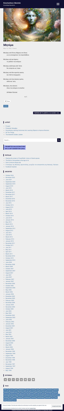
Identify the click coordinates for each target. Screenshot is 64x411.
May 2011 (9, 249)
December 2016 (10, 198)
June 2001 (9, 332)
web (5, 400)
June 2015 (9, 209)
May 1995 (9, 370)
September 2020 (10, 182)
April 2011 (9, 252)
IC (44, 392)
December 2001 (10, 326)
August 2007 (9, 273)
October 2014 (10, 215)
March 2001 (9, 336)
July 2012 (8, 232)
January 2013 (10, 226)
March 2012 (9, 237)
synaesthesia (26, 397)
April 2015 (9, 211)
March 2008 (9, 266)
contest (33, 389)
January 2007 (10, 281)
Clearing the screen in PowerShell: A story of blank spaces (23, 158)
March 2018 (9, 190)
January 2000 (10, 349)
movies (38, 395)
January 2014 (10, 220)
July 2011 (8, 247)
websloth (9, 400)
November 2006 (10, 283)
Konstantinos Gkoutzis (12, 3)
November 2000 (10, 341)
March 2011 (9, 254)
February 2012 (10, 239)
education (49, 389)
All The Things (10, 132)
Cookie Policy (33, 408)
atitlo (16, 389)
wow (15, 400)
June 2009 (9, 262)
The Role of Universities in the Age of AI (17, 160)
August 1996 (9, 368)
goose (31, 392)
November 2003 (10, 307)
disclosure (43, 389)
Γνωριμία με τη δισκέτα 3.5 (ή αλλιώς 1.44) (46, 113)
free (26, 392)
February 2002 (10, 322)
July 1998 (8, 362)
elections (55, 389)
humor (40, 392)
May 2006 (9, 290)
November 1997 (10, 364)
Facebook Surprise (11, 167)
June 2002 (9, 319)
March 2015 (9, 213)
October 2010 (10, 258)
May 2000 (9, 345)
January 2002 (10, 324)
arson (11, 389)
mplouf (42, 395)
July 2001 (8, 330)
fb (19, 392)
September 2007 (10, 271)
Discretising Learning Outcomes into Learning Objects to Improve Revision (27, 130)
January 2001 (10, 338)
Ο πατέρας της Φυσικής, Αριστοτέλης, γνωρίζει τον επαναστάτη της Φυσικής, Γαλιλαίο (32, 164)
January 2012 (10, 241)
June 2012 (9, 235)
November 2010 (10, 256)
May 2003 (9, 313)
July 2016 (8, 203)
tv (52, 397)
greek (36, 392)
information (49, 392)
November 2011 (10, 243)
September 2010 (10, 260)
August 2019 (9, 186)
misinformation (30, 395)
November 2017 (10, 194)
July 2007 (8, 275)
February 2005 (10, 300)
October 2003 (10, 309)
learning (14, 395)
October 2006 (10, 285)
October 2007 (10, 268)
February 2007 (10, 279)
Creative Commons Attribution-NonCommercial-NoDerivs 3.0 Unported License (32, 410)
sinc (10, 397)
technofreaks (40, 397)
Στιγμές (8, 126)
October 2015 (10, 205)
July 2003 (8, 311)
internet (56, 392)
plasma (48, 395)
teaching (33, 397)
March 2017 (9, 196)
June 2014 (9, 218)
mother (6, 106)
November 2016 (10, 201)
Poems (14, 48)
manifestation (21, 395)
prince (52, 395)
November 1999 (10, 351)
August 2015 (9, 207)
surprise (20, 397)
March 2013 (9, 224)
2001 (5, 389)
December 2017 (10, 192)
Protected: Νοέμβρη (11, 128)
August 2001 (9, 328)
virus (56, 397)
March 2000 (9, 347)
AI (8, 389)
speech (14, 397)
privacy (57, 395)
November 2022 (10, 177)
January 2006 (10, 294)
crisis (37, 389)
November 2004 (10, 302)
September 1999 (10, 353)
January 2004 (10, 305)
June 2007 (9, 277)
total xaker (48, 397)
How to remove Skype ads (13, 162)
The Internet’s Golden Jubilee (14, 134)
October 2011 (10, 245)
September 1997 (10, 366)
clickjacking (22, 389)
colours (28, 389)
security (6, 397)
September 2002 (10, 317)
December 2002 (10, 315)
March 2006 (9, 292)
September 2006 (10, 288)
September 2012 (10, 228)
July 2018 (8, 188)
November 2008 (10, 264)
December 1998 (10, 358)
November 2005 (10, 298)
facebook (6, 392)
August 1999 (9, 355)
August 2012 (9, 230)
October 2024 (10, 175)
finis (22, 392)
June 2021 (9, 179)
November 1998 (10, 360)
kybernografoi (7, 395)
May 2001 (9, 334)
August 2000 (9, 343)
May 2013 (9, 222)
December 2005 (10, 296)
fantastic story (14, 392)
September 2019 (10, 184)
